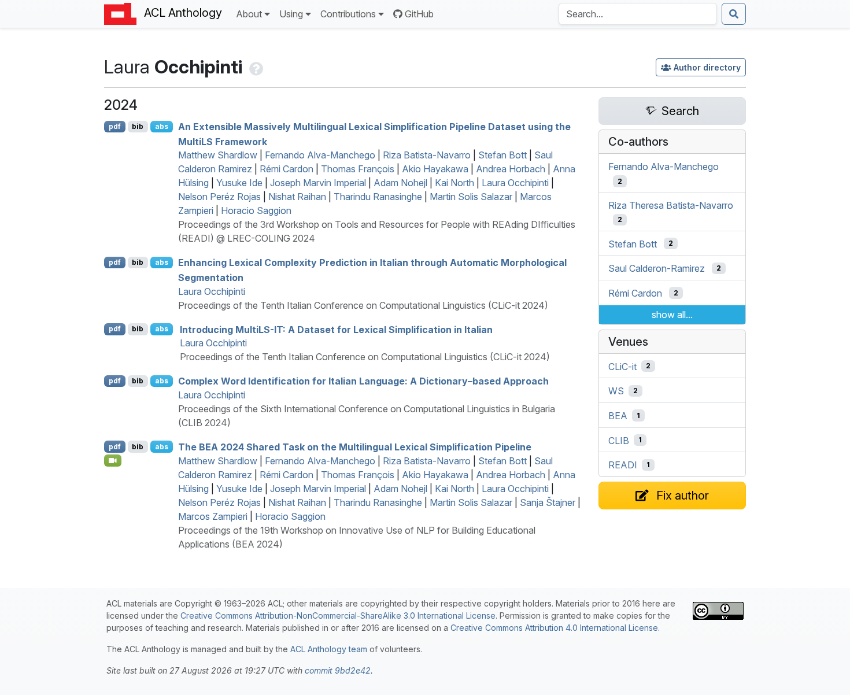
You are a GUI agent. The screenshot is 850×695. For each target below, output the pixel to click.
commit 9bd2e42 (338, 670)
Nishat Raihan (297, 196)
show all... (672, 314)
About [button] (249, 14)
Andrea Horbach (510, 169)
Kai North (454, 182)
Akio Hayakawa (435, 169)
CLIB (618, 440)
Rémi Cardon (286, 169)
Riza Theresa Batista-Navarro (670, 205)
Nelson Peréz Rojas (219, 196)
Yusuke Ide (239, 182)
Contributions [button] (348, 14)
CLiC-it (622, 366)
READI (622, 465)
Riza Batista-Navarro (427, 155)
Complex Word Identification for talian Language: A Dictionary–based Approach (363, 381)
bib (137, 126)
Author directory (707, 67)
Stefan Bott (502, 155)
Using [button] (291, 14)
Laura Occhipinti (515, 182)
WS (616, 391)
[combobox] (638, 14)
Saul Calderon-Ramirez (656, 268)
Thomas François (357, 169)
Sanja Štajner (547, 502)
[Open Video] (112, 460)
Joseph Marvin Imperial (318, 182)
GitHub (419, 14)
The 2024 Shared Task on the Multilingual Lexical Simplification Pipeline (354, 447)
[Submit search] (734, 14)
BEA (617, 416)
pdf (115, 126)
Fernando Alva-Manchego (320, 155)
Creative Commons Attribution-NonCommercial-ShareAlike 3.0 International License (338, 615)
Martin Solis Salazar (471, 196)
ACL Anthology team (328, 649)
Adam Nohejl (400, 182)
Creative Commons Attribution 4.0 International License (554, 628)
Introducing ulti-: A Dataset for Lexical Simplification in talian (336, 329)
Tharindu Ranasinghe (378, 196)
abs (161, 126)
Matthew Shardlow (217, 155)
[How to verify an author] (255, 67)
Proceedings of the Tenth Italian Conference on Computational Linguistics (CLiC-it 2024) (363, 305)
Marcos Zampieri (212, 516)
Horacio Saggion (256, 210)
